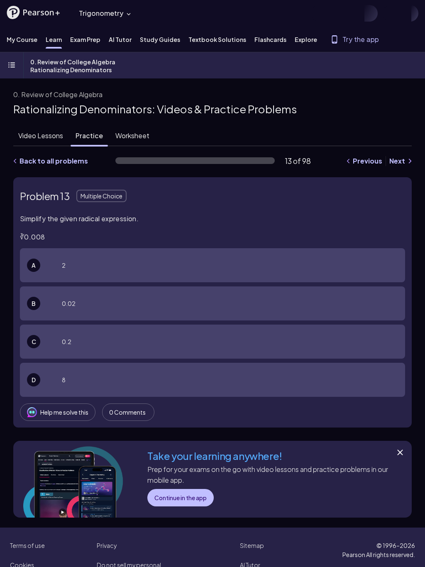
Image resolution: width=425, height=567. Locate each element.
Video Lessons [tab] (40, 135)
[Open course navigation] (12, 65)
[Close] (400, 452)
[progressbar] (195, 160)
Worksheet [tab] (132, 135)
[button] (33, 12)
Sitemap (252, 545)
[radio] (212, 265)
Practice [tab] (89, 135)
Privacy (107, 545)
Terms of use (27, 545)
